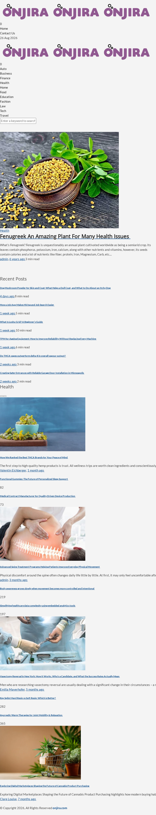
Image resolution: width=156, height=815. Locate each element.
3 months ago (18, 580)
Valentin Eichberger (13, 470)
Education (6, 97)
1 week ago (8, 313)
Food (3, 92)
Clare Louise (8, 799)
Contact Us (7, 33)
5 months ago (35, 689)
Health (4, 83)
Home (4, 28)
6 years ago (17, 259)
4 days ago (7, 296)
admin (4, 259)
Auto (3, 69)
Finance (5, 78)
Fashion (5, 101)
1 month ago (35, 470)
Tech (3, 111)
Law (2, 106)
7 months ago (27, 799)
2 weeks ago (8, 364)
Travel (4, 115)
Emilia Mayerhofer (12, 689)
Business (6, 73)
